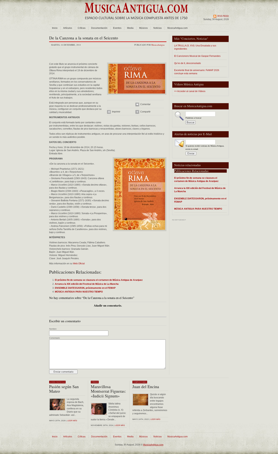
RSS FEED (223, 16)
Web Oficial (79, 263)
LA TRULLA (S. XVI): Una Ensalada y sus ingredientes (195, 47)
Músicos (143, 28)
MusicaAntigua (158, 44)
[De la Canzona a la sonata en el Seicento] (136, 96)
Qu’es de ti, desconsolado (187, 63)
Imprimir (116, 111)
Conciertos (188, 39)
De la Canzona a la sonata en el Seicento (83, 38)
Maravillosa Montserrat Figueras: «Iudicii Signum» (108, 391)
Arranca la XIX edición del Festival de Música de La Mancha (200, 190)
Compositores (140, 382)
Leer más (72, 421)
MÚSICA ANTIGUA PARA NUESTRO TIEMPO (198, 208)
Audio (53, 382)
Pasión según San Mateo (64, 389)
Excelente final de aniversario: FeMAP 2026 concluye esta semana (196, 72)
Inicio (54, 28)
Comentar (145, 104)
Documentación (99, 28)
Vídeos (94, 382)
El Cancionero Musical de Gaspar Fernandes (197, 56)
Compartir (145, 111)
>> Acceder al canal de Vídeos (189, 91)
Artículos (67, 28)
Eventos (117, 28)
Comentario (54, 338)
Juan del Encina (145, 386)
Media (130, 28)
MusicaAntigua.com (177, 28)
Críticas (81, 28)
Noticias (157, 28)
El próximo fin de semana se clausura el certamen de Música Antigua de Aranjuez (196, 179)
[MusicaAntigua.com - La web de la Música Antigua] (136, 21)
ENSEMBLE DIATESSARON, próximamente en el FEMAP (200, 200)
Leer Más (120, 425)
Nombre (53, 329)
